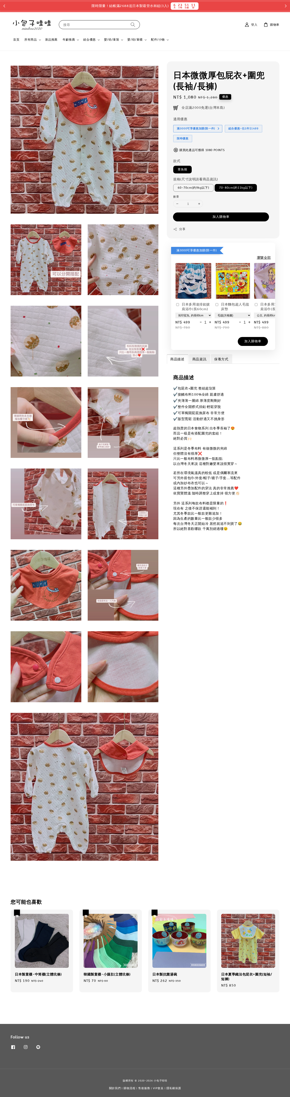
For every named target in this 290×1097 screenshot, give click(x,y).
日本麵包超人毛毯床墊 (235, 306)
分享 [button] (182, 229)
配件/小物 (158, 39)
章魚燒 (182, 169)
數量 (176, 196)
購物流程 (129, 1088)
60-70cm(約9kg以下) (193, 188)
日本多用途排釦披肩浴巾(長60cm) (196, 306)
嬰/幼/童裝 (111, 39)
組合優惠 (89, 39)
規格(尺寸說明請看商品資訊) (195, 179)
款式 (176, 161)
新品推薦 (51, 39)
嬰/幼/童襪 (135, 39)
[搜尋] (133, 24)
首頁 (16, 39)
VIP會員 (158, 1088)
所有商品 (30, 39)
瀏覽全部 (264, 258)
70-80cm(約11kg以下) (235, 188)
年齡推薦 (69, 39)
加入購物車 (221, 217)
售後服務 (144, 1088)
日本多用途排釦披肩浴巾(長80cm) (274, 306)
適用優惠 (180, 119)
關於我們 (115, 1088)
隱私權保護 (173, 1088)
